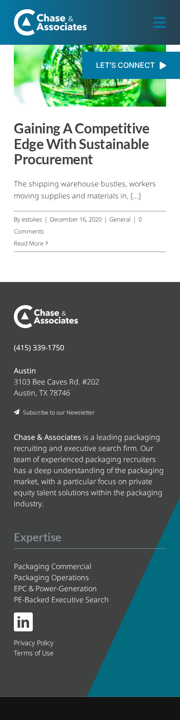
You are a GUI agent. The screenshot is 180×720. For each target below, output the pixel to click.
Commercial (52, 566)
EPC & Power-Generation (55, 588)
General (120, 219)
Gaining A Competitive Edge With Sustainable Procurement (81, 143)
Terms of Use (34, 652)
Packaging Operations (51, 577)
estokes (32, 219)
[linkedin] (23, 621)
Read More (28, 243)
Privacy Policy (34, 642)
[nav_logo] (50, 13)
